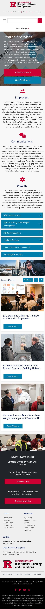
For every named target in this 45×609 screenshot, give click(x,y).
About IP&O (8, 518)
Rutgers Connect (30, 520)
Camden (35, 12)
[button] (36, 280)
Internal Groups (22, 28)
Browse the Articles (23, 501)
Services (7, 520)
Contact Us (8, 525)
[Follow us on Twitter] (20, 589)
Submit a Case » (23, 72)
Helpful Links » (22, 80)
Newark (29, 12)
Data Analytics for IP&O (13, 254)
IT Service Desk (29, 525)
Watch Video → (13, 426)
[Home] (23, 4)
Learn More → (12, 326)
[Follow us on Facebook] (15, 589)
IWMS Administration (12, 215)
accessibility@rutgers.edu (12, 603)
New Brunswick (17, 12)
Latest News (8, 523)
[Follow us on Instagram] (29, 589)
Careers (26, 523)
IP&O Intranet (9, 528)
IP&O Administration (12, 233)
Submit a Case (23, 481)
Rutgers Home (7, 12)
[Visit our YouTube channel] (24, 589)
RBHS (24, 12)
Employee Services (11, 240)
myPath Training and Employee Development (16, 224)
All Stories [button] (27, 280)
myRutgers (28, 518)
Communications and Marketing (16, 247)
